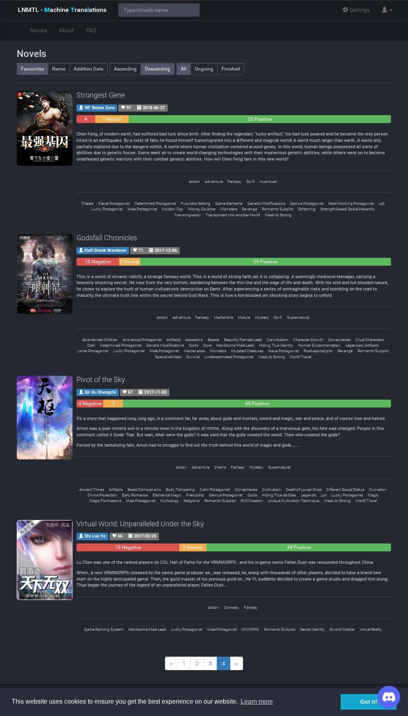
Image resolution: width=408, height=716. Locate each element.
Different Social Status (345, 489)
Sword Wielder (342, 629)
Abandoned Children (100, 339)
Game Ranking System (104, 629)
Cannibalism (277, 339)
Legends (308, 495)
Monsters (228, 209)
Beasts (213, 339)
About (66, 30)
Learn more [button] (257, 701)
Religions (192, 500)
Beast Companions (144, 489)
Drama (220, 467)
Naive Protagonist (283, 351)
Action (194, 181)
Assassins (194, 339)
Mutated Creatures (247, 351)
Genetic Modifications (266, 203)
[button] (387, 10)
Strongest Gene (100, 95)
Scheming (307, 209)
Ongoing (204, 69)
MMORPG (250, 629)
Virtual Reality (370, 629)
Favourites (32, 69)
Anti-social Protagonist (142, 339)
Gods (193, 345)
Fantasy (234, 181)
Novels (38, 30)
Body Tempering (180, 489)
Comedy (231, 607)
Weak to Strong (278, 215)
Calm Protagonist (215, 489)
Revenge (249, 209)
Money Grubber (202, 209)
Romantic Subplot (277, 209)
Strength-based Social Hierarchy (347, 209)
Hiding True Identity (276, 345)
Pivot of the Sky (100, 379)
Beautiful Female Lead (243, 339)
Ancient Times (91, 489)
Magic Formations (105, 500)
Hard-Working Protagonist (351, 203)
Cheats (87, 203)
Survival (193, 357)
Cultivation (271, 489)
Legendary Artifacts (362, 345)
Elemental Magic (167, 495)
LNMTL (62, 10)
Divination (377, 489)
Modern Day (172, 209)
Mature (244, 317)
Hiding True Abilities (279, 495)
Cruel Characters (369, 339)
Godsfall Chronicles (106, 237)
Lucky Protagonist (107, 209)
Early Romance (135, 495)
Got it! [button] (368, 701)
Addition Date (88, 69)
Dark (91, 345)
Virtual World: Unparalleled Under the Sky (140, 524)
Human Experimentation (319, 345)
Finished (231, 69)
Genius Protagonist (307, 203)
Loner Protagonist (92, 351)
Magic (373, 495)
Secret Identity (312, 629)
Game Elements (229, 203)
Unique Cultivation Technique (293, 500)
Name (58, 69)
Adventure (214, 181)
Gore (207, 345)
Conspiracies (339, 339)
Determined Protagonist (155, 203)
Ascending (125, 69)
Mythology (169, 500)
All (183, 69)
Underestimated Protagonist (228, 357)
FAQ (91, 30)
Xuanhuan (268, 181)
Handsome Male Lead (235, 345)
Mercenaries (194, 351)
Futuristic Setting (195, 203)
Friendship (195, 495)
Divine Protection (102, 495)
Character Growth (308, 339)
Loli (381, 203)
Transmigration (187, 215)
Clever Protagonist (114, 203)
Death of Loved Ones (304, 489)
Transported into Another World (233, 215)
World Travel (300, 357)
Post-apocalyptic (318, 351)
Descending (157, 69)
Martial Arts (223, 317)
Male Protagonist (142, 209)
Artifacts (173, 339)
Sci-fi (250, 181)
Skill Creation (252, 500)
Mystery (262, 317)
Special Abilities (168, 357)
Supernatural (298, 317)
